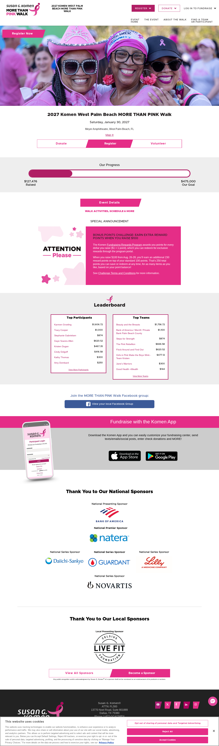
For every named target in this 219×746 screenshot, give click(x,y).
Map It (109, 135)
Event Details (109, 202)
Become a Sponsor (142, 673)
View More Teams (140, 376)
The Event (151, 20)
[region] (109, 731)
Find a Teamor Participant (202, 21)
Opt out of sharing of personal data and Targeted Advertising (168, 723)
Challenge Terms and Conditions (117, 273)
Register (141, 8)
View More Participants (78, 370)
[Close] (213, 730)
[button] (212, 701)
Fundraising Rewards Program (124, 244)
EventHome (135, 21)
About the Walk (175, 20)
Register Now (22, 33)
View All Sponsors (79, 673)
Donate (167, 8)
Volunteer (158, 143)
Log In (198, 8)
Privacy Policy (106, 743)
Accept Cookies (167, 740)
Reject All (167, 732)
